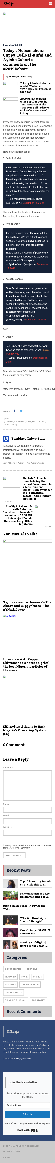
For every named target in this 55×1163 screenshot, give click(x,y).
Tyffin (17, 424)
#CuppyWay (12, 353)
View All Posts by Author (13, 463)
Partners (10, 984)
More (24, 977)
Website (7, 827)
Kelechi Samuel (38, 422)
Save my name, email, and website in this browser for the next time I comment (27, 846)
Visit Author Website (35, 463)
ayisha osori (8, 422)
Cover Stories (13, 969)
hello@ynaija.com (22, 1058)
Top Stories (38, 1000)
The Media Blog (30, 984)
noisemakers (8, 424)
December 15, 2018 (33, 202)
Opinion (6, 418)
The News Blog (13, 992)
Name (6, 804)
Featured (10, 977)
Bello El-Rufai (20, 422)
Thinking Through (15, 1000)
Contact (7, 1157)
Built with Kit (27, 1130)
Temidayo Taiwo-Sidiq (20, 76)
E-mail (6, 815)
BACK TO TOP (13, 1151)
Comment (8, 767)
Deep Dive (32, 969)
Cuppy (28, 422)
